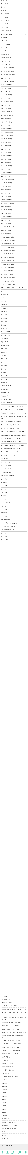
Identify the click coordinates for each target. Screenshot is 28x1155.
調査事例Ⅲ (4, 1092)
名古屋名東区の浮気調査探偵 (8, 74)
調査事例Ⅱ (4, 1096)
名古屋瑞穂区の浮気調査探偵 (8, 203)
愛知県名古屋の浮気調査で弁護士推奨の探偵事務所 (14, 1036)
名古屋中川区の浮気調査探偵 (8, 240)
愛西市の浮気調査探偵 (6, 155)
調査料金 (7, 1153)
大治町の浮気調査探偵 (6, 186)
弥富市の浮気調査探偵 (6, 152)
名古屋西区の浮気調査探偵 (7, 281)
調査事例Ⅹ (4, 1115)
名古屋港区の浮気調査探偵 (7, 271)
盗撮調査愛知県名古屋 (6, 57)
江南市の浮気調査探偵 (6, 196)
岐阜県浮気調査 (5, 13)
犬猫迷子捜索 (4, 27)
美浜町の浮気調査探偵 (6, 142)
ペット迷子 (4, 47)
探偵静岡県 (4, 318)
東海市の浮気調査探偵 (6, 122)
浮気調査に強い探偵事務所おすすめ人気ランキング (14, 1013)
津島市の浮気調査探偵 (6, 159)
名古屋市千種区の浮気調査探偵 (9, 1122)
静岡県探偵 (4, 348)
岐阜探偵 (3, 10)
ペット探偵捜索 (5, 17)
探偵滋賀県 (4, 325)
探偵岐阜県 (4, 7)
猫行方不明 (4, 301)
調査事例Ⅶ (4, 1105)
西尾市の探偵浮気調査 (7, 1002)
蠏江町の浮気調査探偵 (6, 206)
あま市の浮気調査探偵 (6, 172)
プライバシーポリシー (6, 1145)
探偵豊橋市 (4, 369)
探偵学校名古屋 (5, 392)
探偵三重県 (4, 321)
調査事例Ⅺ (4, 1132)
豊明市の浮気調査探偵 (6, 213)
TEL (25, 1153)
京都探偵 (3, 355)
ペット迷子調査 (5, 20)
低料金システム (5, 294)
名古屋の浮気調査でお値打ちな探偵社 (11, 1050)
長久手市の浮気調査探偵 (7, 132)
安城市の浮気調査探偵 (6, 91)
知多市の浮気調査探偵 (6, 88)
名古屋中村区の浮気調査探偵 (8, 243)
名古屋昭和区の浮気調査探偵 (8, 81)
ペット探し (4, 51)
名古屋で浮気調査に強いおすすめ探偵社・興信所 (14, 1009)
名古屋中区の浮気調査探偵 (7, 237)
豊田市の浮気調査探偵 (6, 162)
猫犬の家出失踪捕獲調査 (8, 1070)
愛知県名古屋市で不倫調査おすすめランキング (13, 1047)
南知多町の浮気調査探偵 (7, 135)
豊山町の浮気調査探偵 (6, 210)
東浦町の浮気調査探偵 (6, 84)
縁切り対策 (4, 1135)
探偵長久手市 (4, 382)
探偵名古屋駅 (4, 362)
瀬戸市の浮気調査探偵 (6, 125)
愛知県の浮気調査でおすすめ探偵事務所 (11, 1022)
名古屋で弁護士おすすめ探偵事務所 (10, 1029)
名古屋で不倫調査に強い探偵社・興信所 (11, 1044)
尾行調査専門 (4, 308)
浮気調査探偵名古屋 (7, 999)
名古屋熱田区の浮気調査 (7, 274)
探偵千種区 (4, 375)
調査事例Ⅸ (4, 1112)
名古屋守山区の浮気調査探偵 (8, 227)
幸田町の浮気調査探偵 (6, 230)
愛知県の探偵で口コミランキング (10, 1053)
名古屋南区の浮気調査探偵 (7, 254)
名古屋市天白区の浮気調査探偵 (9, 1125)
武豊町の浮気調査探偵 (6, 139)
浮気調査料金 (5, 1060)
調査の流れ (13, 1153)
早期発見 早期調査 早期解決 (9, 284)
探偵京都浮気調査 (5, 335)
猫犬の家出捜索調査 (7, 1073)
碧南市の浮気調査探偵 (6, 108)
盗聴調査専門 (4, 304)
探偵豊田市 (4, 365)
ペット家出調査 (5, 24)
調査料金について (6, 1102)
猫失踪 (3, 298)
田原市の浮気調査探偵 (7, 1066)
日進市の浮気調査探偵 (6, 78)
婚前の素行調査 (5, 54)
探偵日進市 (4, 379)
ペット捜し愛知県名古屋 (7, 44)
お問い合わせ (20, 1153)
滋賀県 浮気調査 (5, 342)
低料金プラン (4, 291)
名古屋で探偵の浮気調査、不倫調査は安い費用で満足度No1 (14, 1018)
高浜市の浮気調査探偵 (6, 105)
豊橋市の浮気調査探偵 (6, 166)
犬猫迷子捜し (4, 40)
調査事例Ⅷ (4, 1109)
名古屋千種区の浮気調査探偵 (8, 67)
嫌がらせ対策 (5, 1138)
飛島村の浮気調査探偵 (6, 223)
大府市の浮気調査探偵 (6, 95)
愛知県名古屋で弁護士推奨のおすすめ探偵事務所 (14, 1032)
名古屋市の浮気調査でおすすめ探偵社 (11, 1040)
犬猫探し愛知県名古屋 (6, 30)
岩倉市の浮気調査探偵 (6, 145)
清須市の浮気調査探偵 (6, 199)
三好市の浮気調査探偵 (6, 216)
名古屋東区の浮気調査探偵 (7, 71)
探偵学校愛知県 (5, 389)
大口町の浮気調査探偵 (6, 183)
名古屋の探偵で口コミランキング (10, 1057)
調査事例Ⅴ (4, 1086)
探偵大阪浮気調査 (5, 331)
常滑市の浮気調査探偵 (6, 64)
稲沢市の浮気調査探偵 (6, 149)
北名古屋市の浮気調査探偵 (7, 179)
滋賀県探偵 (4, 358)
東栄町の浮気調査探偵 (6, 220)
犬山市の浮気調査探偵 (6, 176)
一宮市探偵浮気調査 (6, 385)
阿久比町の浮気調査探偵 (7, 101)
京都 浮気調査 (4, 338)
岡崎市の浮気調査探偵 (6, 169)
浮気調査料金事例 (6, 1119)
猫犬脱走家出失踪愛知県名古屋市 (10, 1076)
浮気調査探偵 (5, 996)
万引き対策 (4, 1079)
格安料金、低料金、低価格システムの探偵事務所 (13, 287)
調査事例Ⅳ (4, 1089)
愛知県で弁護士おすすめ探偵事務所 (10, 1025)
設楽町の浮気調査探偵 (6, 233)
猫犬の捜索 (4, 37)
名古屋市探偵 (4, 3)
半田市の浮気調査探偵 (6, 61)
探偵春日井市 (4, 372)
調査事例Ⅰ (4, 1099)
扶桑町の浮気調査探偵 (6, 189)
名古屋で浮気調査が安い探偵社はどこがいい (12, 1006)
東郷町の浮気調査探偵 (6, 193)
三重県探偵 (4, 352)
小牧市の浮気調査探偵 (6, 111)
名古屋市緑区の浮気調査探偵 (9, 1128)
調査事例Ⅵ (4, 1083)
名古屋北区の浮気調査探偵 (7, 247)
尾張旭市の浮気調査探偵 (7, 115)
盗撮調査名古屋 (5, 345)
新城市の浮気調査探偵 (7, 1063)
